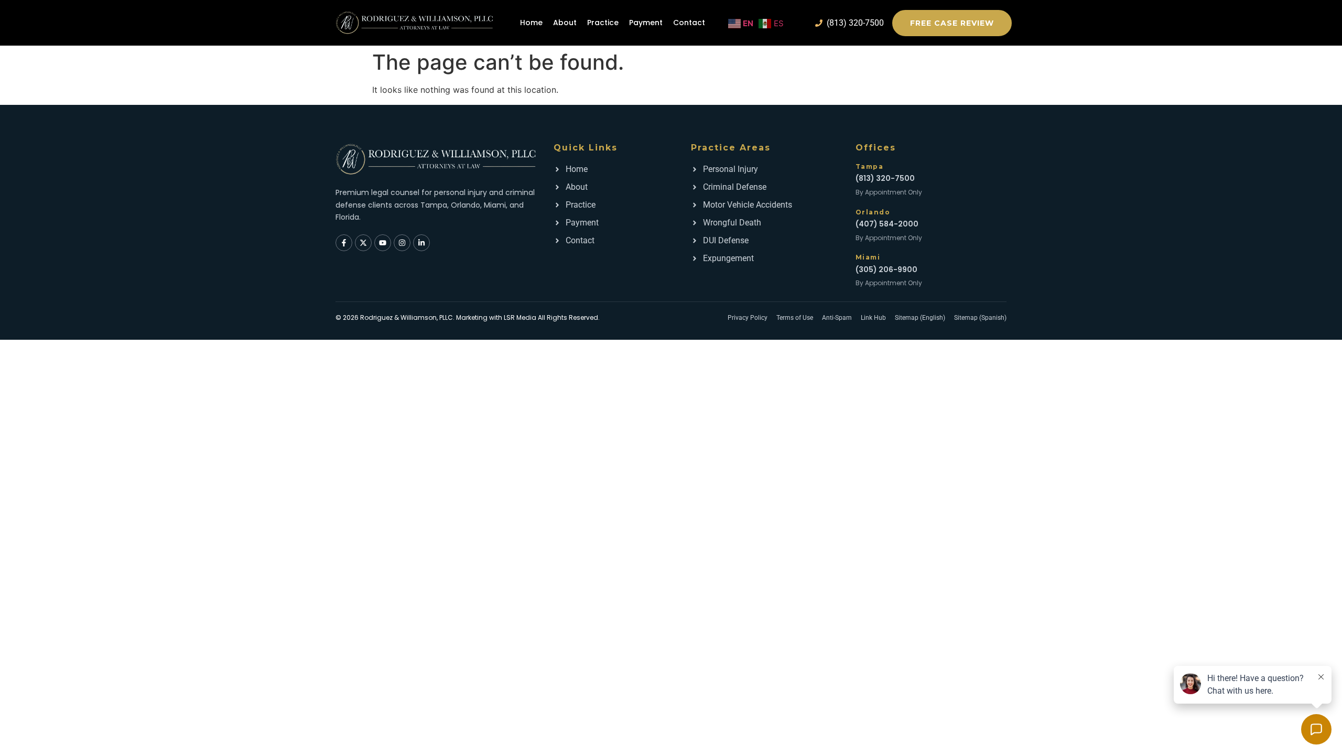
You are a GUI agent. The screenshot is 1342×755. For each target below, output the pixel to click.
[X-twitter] (363, 242)
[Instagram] (402, 242)
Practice (603, 22)
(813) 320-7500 (885, 178)
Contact (689, 22)
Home (531, 22)
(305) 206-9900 (886, 269)
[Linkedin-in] (421, 242)
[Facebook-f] (344, 242)
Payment (646, 22)
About (565, 22)
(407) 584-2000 (887, 224)
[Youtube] (382, 242)
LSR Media (520, 317)
